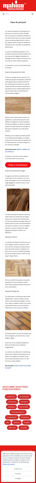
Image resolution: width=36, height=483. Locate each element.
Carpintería (12, 402)
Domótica (11, 407)
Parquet (27, 422)
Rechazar (18, 473)
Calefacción (11, 396)
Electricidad (24, 407)
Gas (7, 422)
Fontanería (25, 417)
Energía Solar (11, 417)
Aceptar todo (18, 469)
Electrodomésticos (18, 412)
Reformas (12, 428)
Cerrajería (24, 402)
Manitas (16, 422)
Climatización (24, 396)
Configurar (18, 478)
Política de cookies (8, 464)
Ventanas (24, 428)
